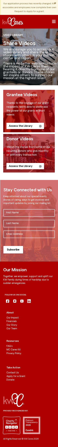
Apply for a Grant (15, 376)
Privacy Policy (13, 353)
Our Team (11, 329)
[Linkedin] (29, 301)
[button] (54, 21)
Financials (11, 321)
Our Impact (12, 318)
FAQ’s (9, 346)
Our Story (11, 325)
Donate (10, 380)
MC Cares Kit (13, 350)
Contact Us (12, 373)
